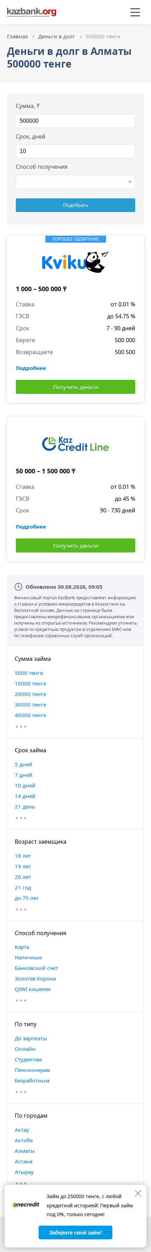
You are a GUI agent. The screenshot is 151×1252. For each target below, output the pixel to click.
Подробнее (31, 367)
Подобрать (75, 205)
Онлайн (25, 1048)
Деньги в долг (56, 36)
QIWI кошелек (33, 988)
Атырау (24, 1171)
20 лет (23, 876)
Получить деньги (75, 386)
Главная (17, 36)
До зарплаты (31, 1038)
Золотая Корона (35, 978)
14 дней (25, 795)
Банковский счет (36, 967)
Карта (22, 946)
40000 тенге (30, 714)
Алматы (25, 1150)
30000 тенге (30, 704)
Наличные (28, 957)
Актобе (24, 1140)
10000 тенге (30, 683)
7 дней (23, 774)
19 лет (23, 866)
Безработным (32, 1080)
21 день (25, 806)
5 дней (23, 764)
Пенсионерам (32, 1069)
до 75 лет (27, 897)
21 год (23, 887)
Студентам (28, 1059)
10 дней (25, 785)
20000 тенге (30, 693)
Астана (23, 1161)
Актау (22, 1129)
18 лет (23, 855)
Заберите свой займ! (75, 1232)
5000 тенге (29, 672)
